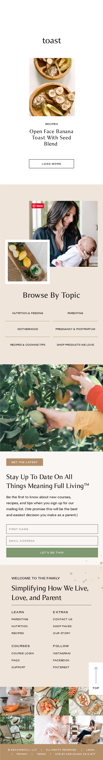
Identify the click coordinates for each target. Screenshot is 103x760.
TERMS (41, 754)
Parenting (75, 313)
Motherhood (28, 329)
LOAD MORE (51, 163)
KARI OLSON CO (76, 754)
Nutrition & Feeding (27, 313)
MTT (93, 754)
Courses (21, 646)
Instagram (61, 653)
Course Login (23, 653)
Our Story (61, 633)
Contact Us (62, 619)
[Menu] (9, 11)
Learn (18, 612)
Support (19, 667)
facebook (61, 660)
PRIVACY (22, 754)
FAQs (16, 660)
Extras (60, 612)
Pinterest (61, 667)
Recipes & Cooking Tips (27, 344)
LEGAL (90, 749)
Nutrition (20, 626)
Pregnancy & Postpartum (75, 329)
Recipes (51, 124)
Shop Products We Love (75, 344)
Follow (61, 646)
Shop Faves (62, 626)
